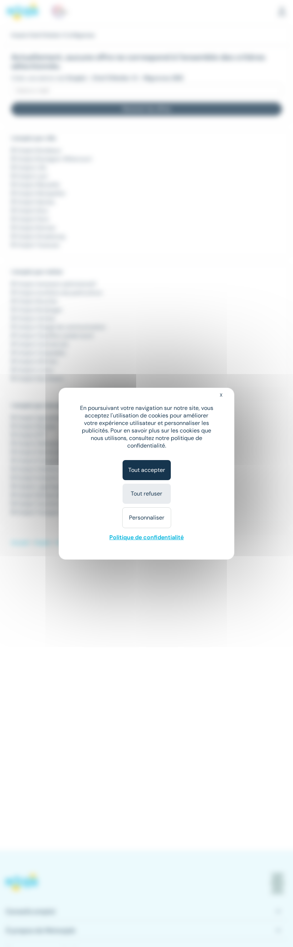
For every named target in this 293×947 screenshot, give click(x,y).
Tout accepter (146, 470)
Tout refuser (146, 493)
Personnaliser (146, 517)
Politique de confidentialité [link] (146, 537)
